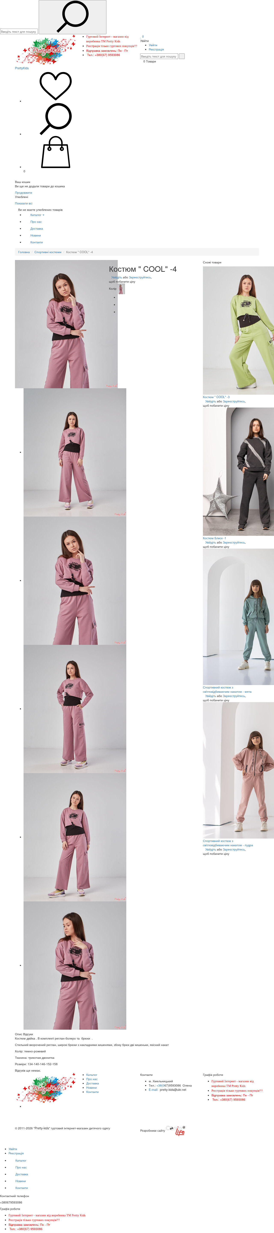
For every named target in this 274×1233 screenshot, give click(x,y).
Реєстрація (156, 49)
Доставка (36, 228)
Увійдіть (116, 277)
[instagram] (25, 1106)
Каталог (36, 215)
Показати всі (23, 203)
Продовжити (23, 192)
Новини (35, 235)
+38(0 (160, 1085)
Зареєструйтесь (140, 277)
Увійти (153, 45)
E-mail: (154, 1089)
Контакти (36, 242)
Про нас (36, 221)
